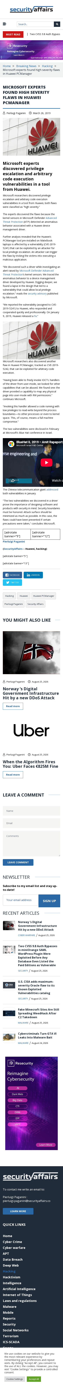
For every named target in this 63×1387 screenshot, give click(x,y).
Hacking (47, 66)
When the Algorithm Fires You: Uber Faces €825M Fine (30, 764)
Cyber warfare (26, 935)
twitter (14, 582)
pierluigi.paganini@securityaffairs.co (26, 1201)
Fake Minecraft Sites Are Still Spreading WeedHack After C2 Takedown (38, 1013)
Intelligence (12, 1283)
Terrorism (11, 1336)
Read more (13, 706)
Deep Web (11, 1265)
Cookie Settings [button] (14, 1379)
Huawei (24, 595)
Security (23, 970)
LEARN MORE (18, 1211)
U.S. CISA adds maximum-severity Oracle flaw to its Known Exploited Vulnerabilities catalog (36, 987)
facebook (14, 575)
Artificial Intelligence (19, 1289)
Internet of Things (17, 1295)
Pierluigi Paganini (16, 113)
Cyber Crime (12, 1242)
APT (6, 1253)
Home (7, 66)
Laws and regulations (20, 1301)
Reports (9, 1318)
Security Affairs (35, 604)
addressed (52, 489)
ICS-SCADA (11, 1342)
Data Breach (13, 1259)
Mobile (8, 1312)
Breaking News (26, 66)
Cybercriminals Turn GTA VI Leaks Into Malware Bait (37, 1035)
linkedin (35, 575)
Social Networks (16, 1330)
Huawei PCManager (43, 595)
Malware (23, 1022)
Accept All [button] (34, 1379)
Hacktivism (11, 1277)
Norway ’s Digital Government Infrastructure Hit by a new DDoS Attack (31, 693)
